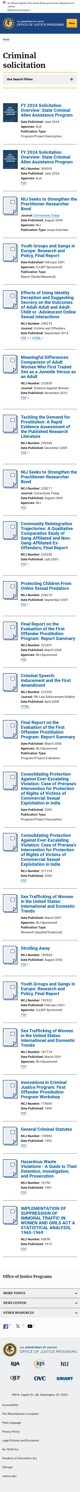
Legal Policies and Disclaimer (20, 1440)
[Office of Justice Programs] (8, 23)
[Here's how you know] (40, 6)
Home (6, 39)
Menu (72, 23)
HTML (36, 338)
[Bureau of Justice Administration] (15, 1366)
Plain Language (11, 1422)
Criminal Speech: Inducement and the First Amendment (46, 680)
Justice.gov (9, 1476)
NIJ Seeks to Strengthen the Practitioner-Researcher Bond (49, 204)
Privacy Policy (11, 1431)
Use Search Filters (20, 79)
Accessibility (10, 1405)
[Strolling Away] (10, 963)
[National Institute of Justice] (64, 1367)
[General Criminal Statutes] (10, 1144)
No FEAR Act (10, 1449)
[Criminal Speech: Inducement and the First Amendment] (10, 691)
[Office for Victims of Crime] (40, 1381)
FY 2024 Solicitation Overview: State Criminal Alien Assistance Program (47, 110)
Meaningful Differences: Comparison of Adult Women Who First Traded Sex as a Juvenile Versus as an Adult (48, 367)
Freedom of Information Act (19, 1458)
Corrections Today (47, 215)
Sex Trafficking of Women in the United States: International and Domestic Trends (48, 904)
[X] (19, 1327)
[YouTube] (31, 1327)
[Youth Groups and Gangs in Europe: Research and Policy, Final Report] (10, 261)
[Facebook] (7, 1327)
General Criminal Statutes (46, 1129)
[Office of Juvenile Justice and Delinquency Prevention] (15, 1381)
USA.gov (7, 1467)
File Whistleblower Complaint (20, 1414)
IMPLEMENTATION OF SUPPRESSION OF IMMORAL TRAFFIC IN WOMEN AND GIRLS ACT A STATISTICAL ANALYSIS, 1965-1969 (48, 1220)
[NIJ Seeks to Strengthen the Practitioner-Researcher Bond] (10, 214)
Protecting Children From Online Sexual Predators (46, 586)
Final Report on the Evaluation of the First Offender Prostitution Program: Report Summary (48, 631)
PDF (24, 183)
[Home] (40, 23)
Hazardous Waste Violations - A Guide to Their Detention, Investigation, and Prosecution (49, 1169)
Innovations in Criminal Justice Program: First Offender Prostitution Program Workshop (44, 1089)
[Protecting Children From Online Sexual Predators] (10, 598)
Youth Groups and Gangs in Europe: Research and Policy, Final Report (48, 250)
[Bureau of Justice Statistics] (40, 1369)
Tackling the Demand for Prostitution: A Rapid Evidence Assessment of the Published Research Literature (45, 427)
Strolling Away (35, 948)
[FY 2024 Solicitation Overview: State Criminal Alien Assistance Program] (10, 113)
